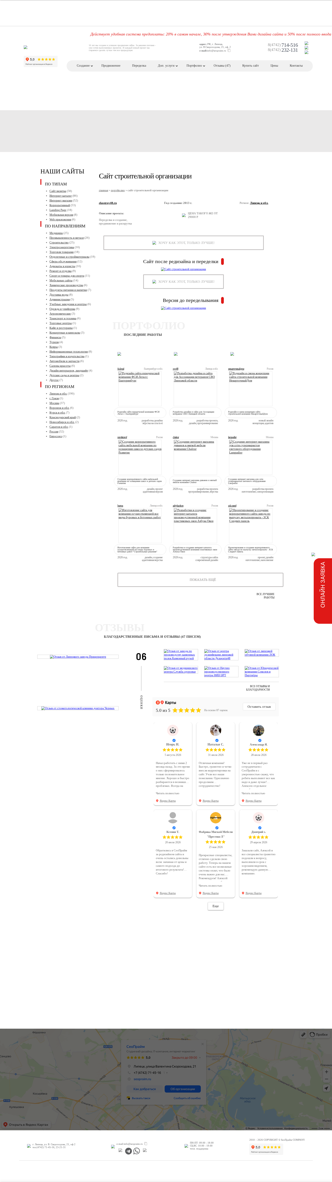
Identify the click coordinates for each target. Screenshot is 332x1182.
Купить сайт (250, 65)
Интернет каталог (60, 195)
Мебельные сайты (60, 280)
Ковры (53, 346)
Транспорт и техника (62, 318)
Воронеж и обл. (59, 407)
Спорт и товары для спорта (66, 275)
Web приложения (60, 219)
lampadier (232, 437)
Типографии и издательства (66, 356)
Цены (274, 65)
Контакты (296, 65)
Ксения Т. (172, 832)
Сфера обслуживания (63, 261)
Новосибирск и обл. (62, 422)
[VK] (144, 1151)
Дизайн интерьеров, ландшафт (68, 370)
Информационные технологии (68, 351)
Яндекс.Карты (168, 800)
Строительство (59, 242)
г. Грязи (54, 398)
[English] (306, 52)
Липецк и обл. (58, 393)
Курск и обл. (57, 412)
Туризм (54, 342)
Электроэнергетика (61, 247)
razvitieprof (122, 437)
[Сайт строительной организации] (183, 269)
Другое (54, 380)
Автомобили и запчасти (64, 361)
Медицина (56, 233)
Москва (54, 403)
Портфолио (194, 65)
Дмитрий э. (258, 832)
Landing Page (57, 210)
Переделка (139, 65)
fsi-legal (120, 368)
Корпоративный (59, 205)
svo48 (175, 368)
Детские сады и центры (64, 375)
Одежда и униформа (62, 309)
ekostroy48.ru (108, 203)
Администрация (59, 299)
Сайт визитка (57, 191)
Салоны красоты (60, 365)
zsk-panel (232, 505)
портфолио (118, 190)
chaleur (176, 437)
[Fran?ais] (306, 43)
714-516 (283, 45)
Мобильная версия (61, 214)
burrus (120, 505)
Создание (83, 65)
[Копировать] (229, 51)
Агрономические (60, 313)
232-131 (283, 50)
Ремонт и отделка (60, 271)
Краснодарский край (62, 417)
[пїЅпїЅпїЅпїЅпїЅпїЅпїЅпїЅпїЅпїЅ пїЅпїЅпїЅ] (120, 1151)
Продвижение (110, 65)
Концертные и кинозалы (64, 332)
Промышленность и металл (66, 237)
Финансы (55, 337)
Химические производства (66, 285)
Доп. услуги (166, 65)
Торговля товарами (61, 252)
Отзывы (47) (222, 65)
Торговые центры (60, 323)
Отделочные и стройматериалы (69, 256)
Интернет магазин (60, 200)
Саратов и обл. (58, 426)
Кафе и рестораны (61, 327)
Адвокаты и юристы (62, 266)
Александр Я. (258, 744)
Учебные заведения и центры (68, 304)
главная (103, 190)
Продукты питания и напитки (68, 290)
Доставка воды (58, 294)
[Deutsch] (306, 47)
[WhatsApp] (136, 1151)
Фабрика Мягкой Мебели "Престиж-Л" (216, 834)
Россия (53, 431)
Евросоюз (55, 436)
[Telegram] (128, 1151)
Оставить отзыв (259, 706)
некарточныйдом (236, 368)
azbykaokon (178, 505)
